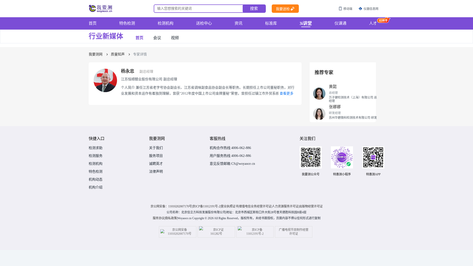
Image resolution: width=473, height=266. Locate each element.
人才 (373, 23)
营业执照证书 (229, 206)
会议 (157, 38)
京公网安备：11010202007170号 (171, 206)
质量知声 (118, 54)
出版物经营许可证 (311, 206)
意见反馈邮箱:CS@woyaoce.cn (232, 164)
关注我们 (307, 138)
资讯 (238, 23)
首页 (93, 23)
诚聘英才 (156, 164)
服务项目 (156, 156)
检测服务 (95, 156)
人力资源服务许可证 (285, 206)
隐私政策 (171, 218)
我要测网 (95, 54)
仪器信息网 (371, 9)
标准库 (271, 23)
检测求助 (95, 148)
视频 (175, 38)
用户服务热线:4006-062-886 (230, 156)
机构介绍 (95, 187)
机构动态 (95, 179)
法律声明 (156, 171)
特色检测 (127, 23)
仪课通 (340, 23)
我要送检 (283, 9)
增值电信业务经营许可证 (255, 206)
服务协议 (159, 218)
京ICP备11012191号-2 (206, 206)
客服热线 (217, 138)
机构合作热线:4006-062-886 (230, 148)
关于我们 (156, 148)
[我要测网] (101, 8)
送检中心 (204, 23)
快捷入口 (96, 138)
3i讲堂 (306, 23)
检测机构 (165, 23)
